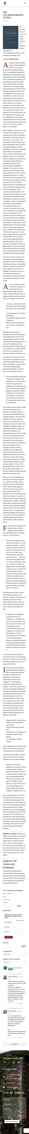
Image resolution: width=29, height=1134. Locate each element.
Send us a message (12, 1121)
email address (8, 922)
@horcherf (20, 976)
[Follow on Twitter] (9, 1062)
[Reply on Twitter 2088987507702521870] (8, 1003)
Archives (5, 902)
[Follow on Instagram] (14, 1062)
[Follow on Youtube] (18, 1062)
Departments (7, 899)
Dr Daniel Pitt (12, 1011)
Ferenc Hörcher (13, 976)
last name (6, 931)
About (4, 896)
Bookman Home (7, 893)
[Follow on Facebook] (5, 1062)
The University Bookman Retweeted (15, 973)
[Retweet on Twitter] (7, 973)
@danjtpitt (19, 1011)
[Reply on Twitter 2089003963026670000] (8, 1037)
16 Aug (9, 979)
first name (6, 927)
